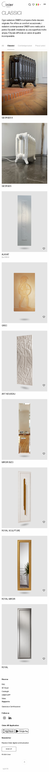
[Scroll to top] (24, 761)
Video (4, 699)
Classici (10, 46)
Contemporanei (25, 46)
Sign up (9, 749)
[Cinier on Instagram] (4, 718)
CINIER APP (6, 695)
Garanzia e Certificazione (11, 707)
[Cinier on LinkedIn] (10, 718)
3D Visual (5, 688)
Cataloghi (5, 691)
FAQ (3, 684)
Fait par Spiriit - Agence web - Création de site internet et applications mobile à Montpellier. (5, 769)
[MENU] (44, 4)
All (3, 46)
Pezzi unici (40, 46)
